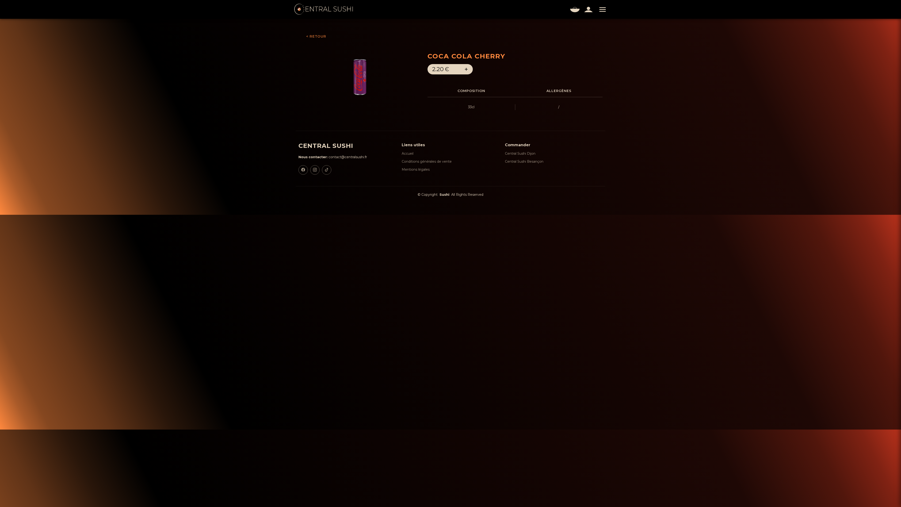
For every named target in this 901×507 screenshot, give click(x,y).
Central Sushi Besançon (524, 161)
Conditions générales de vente (427, 161)
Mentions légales (416, 169)
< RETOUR (316, 36)
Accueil (407, 153)
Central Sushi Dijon (520, 153)
